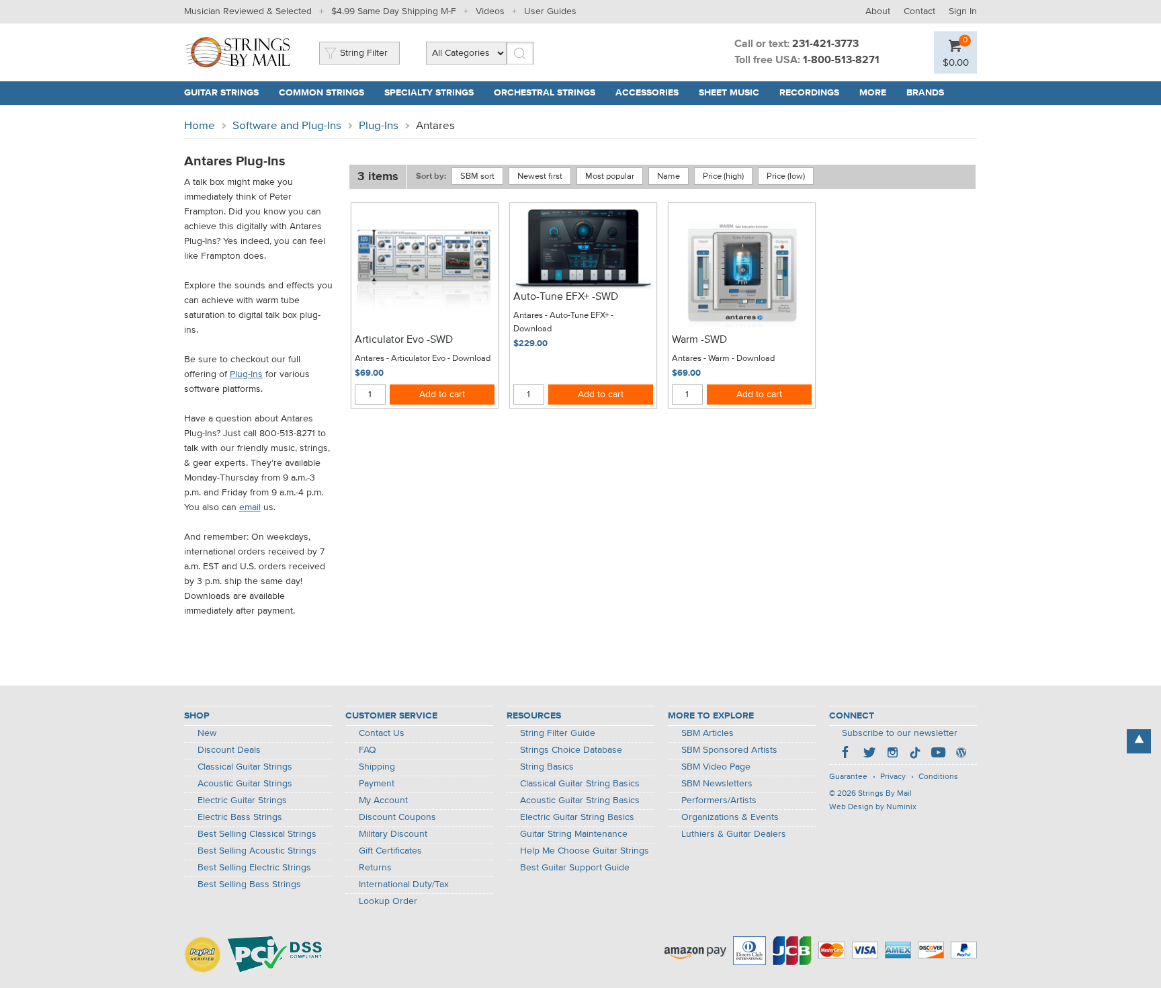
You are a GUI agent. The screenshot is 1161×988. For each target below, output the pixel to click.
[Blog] (961, 754)
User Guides (550, 11)
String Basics (547, 767)
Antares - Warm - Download (723, 358)
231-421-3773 (825, 44)
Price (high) (723, 176)
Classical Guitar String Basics (580, 783)
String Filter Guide (557, 733)
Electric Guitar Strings (242, 800)
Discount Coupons (397, 817)
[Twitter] (869, 754)
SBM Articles (707, 733)
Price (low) (786, 176)
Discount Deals (229, 750)
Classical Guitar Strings (245, 767)
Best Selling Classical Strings (257, 834)
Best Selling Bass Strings (249, 884)
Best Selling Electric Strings (254, 867)
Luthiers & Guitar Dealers (733, 834)
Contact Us (381, 733)
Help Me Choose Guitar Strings (584, 851)
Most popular (609, 176)
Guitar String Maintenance (574, 834)
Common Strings (321, 92)
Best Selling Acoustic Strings (257, 851)
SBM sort (477, 176)
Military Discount (393, 834)
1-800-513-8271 (841, 60)
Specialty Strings (429, 92)
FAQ (367, 750)
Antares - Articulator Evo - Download (422, 358)
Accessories (647, 92)
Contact (919, 11)
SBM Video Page (715, 767)
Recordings (809, 92)
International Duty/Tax (404, 884)
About (877, 11)
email (250, 507)
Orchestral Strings (544, 92)
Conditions (938, 777)
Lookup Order (388, 901)
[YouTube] (938, 754)
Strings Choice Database (571, 750)
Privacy (893, 777)
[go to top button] (1139, 741)
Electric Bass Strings (240, 817)
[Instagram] (892, 754)
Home (199, 126)
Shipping (377, 767)
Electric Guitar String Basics (577, 817)
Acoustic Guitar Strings (245, 783)
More (872, 92)
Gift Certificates (390, 851)
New (207, 733)
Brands (925, 92)
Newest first (539, 176)
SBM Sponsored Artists (729, 750)
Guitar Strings (221, 92)
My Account (383, 800)
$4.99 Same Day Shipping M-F (393, 11)
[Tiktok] (915, 754)
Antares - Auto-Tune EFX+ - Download (563, 322)
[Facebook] (846, 754)
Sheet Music (729, 92)
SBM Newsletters (716, 783)
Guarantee (848, 777)
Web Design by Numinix (872, 807)
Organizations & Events (730, 817)
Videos (490, 11)
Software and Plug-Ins (286, 126)
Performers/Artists (719, 800)
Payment (376, 783)
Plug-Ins (378, 126)
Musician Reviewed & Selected (248, 11)
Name (668, 176)
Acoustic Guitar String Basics (580, 800)
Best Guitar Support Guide (575, 867)
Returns (375, 867)
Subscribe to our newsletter (899, 733)
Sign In (963, 11)
